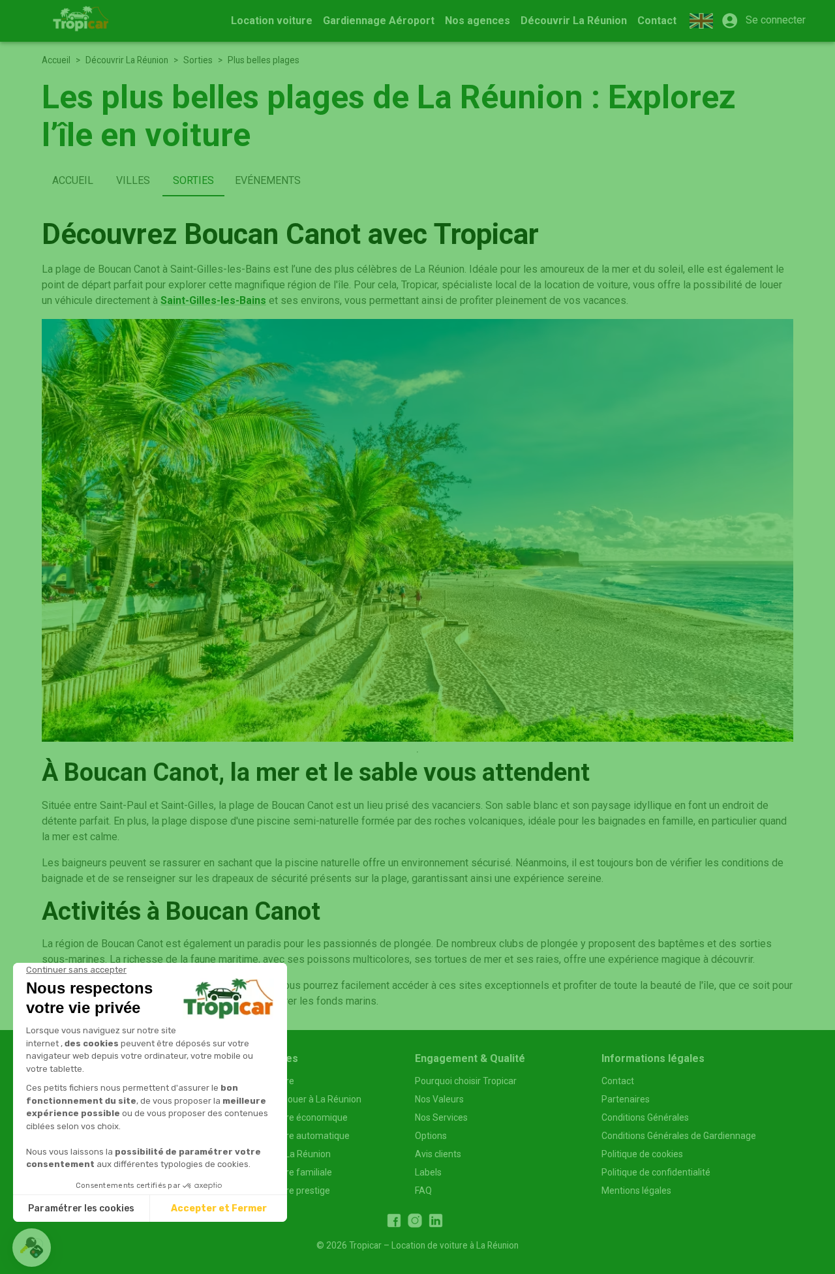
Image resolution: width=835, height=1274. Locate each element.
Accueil (56, 60)
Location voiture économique (288, 1117)
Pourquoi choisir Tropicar (466, 1081)
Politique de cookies (642, 1154)
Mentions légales (636, 1190)
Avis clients (438, 1154)
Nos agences (477, 20)
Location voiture (271, 20)
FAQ (423, 1190)
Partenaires (625, 1099)
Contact (656, 20)
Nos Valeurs (439, 1099)
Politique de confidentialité (655, 1172)
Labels (428, 1172)
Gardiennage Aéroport (378, 20)
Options (431, 1135)
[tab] (73, 180)
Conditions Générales (645, 1117)
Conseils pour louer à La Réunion (294, 1099)
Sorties (198, 60)
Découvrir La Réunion (574, 20)
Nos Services (441, 1117)
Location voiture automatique (289, 1135)
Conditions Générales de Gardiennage (678, 1135)
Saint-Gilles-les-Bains (213, 300)
